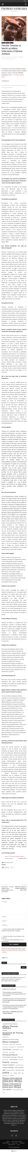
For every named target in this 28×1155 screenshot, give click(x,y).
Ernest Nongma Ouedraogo (9, 1057)
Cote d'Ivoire (16, 1049)
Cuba (21, 1049)
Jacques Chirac (10, 1070)
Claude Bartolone (12, 1047)
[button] (2, 4)
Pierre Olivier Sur (5, 1075)
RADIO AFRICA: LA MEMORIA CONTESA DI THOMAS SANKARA (12, 1012)
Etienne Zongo (5, 1059)
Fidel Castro (21, 1059)
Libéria (15, 1073)
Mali (19, 1073)
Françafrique (14, 1062)
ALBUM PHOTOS (11, 1144)
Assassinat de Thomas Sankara (12, 1033)
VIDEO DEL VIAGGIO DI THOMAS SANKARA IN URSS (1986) (20, 888)
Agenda (8, 1141)
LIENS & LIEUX (15, 1143)
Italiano (7, 15)
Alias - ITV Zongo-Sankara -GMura (14, 856)
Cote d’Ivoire (6, 1049)
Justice (5, 1072)
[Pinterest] (10, 64)
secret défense (7, 1089)
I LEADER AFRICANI (6, 1143)
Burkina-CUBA (12, 1044)
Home (3, 15)
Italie (4, 1070)
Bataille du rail (5, 1037)
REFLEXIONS (22, 1143)
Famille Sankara (13, 1059)
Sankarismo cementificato (9, 989)
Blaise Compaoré (10, 1042)
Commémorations (20, 1047)
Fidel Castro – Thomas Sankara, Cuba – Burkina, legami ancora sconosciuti (7, 889)
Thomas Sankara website (18, 1089)
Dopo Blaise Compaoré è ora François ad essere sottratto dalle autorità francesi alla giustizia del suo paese (14, 1000)
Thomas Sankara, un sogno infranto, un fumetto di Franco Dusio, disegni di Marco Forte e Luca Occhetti (14, 994)
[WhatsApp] (13, 64)
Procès (12, 1075)
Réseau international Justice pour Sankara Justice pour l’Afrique (12, 1079)
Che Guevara (5, 1047)
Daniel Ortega (12, 1052)
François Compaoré (8, 1065)
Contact (18, 1144)
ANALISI (12, 15)
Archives (4, 1030)
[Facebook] (3, 64)
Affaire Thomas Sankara (10, 1027)
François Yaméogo (8, 1067)
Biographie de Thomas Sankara (10, 1039)
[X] (6, 64)
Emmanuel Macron (10, 1055)
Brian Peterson (5, 1044)
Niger (23, 1073)
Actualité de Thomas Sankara (10, 1024)
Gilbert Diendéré (19, 1067)
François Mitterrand (19, 1065)
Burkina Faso (18, 1044)
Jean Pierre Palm (20, 1070)
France (5, 1062)
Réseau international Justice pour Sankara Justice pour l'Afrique (11, 1085)
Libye (11, 1073)
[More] (17, 64)
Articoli (7, 42)
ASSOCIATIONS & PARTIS (16, 1141)
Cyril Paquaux (5, 1052)
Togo (3, 1092)
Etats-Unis (20, 1057)
